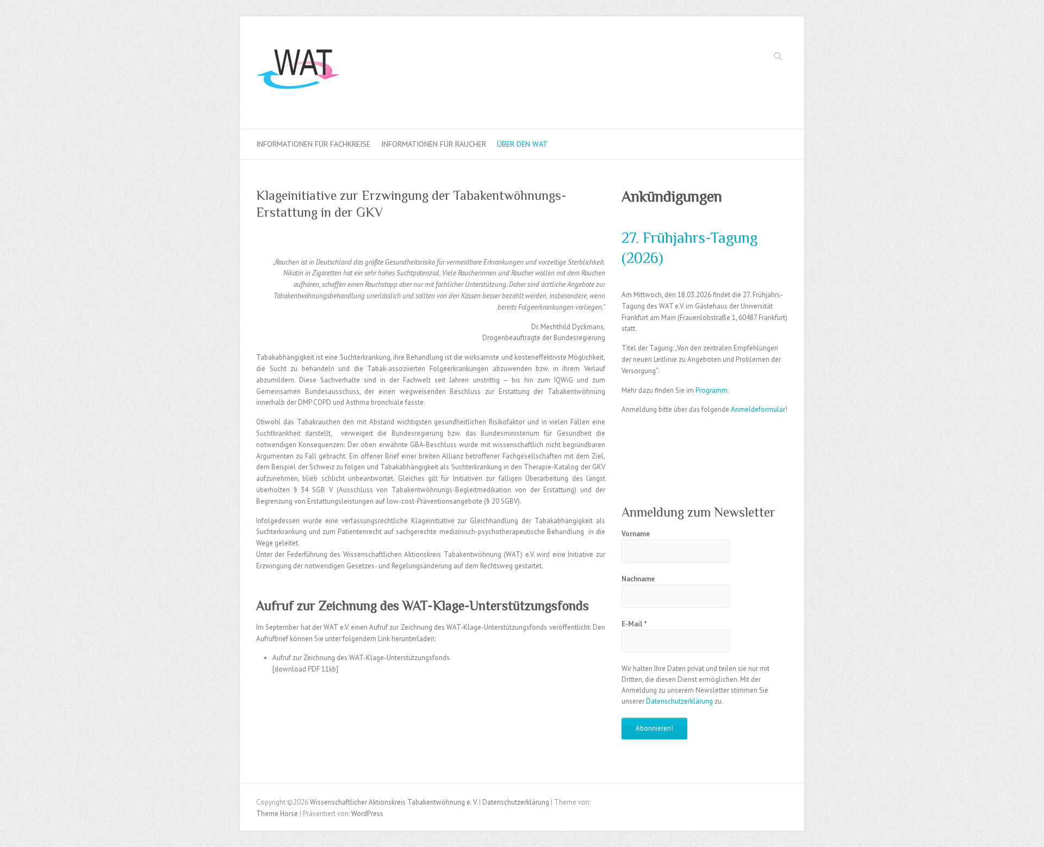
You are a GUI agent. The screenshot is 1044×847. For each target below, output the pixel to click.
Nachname (638, 579)
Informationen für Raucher (433, 144)
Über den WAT (522, 144)
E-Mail (634, 624)
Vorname (636, 533)
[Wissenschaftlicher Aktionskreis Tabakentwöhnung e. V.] (298, 73)
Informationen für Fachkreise (313, 144)
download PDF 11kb (305, 669)
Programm (711, 390)
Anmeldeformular (758, 409)
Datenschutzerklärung (679, 701)
